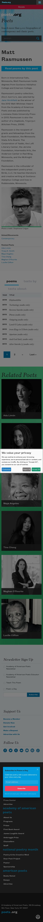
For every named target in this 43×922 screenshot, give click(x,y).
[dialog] (21, 461)
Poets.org (6, 2)
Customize (6, 469)
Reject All (26, 469)
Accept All (36, 469)
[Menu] (39, 2)
